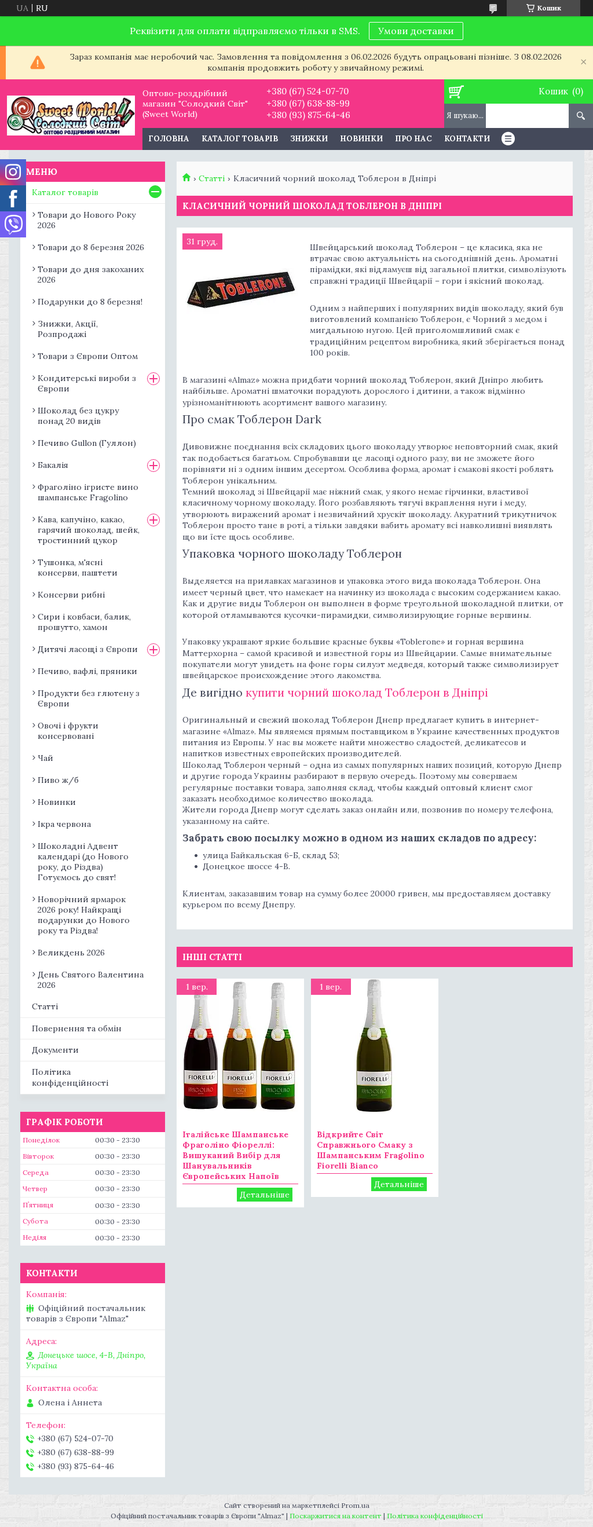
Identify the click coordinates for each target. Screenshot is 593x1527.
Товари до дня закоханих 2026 (91, 274)
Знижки (309, 139)
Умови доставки (416, 30)
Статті (212, 178)
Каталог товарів (240, 139)
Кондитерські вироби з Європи (87, 383)
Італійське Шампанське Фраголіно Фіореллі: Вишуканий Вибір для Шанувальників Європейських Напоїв (235, 1155)
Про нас (413, 139)
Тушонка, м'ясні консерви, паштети (78, 567)
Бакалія (53, 465)
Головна (168, 139)
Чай (45, 758)
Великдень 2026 (71, 952)
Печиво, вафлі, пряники (87, 671)
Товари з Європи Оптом (88, 356)
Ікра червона (64, 824)
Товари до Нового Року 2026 (87, 220)
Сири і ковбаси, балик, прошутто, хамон (84, 621)
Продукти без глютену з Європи (89, 698)
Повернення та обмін (77, 1028)
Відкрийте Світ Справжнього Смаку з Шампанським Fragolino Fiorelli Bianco (370, 1150)
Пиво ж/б (58, 780)
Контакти (467, 139)
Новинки (361, 139)
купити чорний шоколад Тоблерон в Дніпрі (365, 692)
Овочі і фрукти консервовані (68, 730)
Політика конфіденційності (70, 1077)
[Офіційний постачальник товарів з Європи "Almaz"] (71, 114)
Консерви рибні (71, 594)
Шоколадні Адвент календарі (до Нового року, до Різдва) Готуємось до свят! (83, 861)
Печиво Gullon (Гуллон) (87, 443)
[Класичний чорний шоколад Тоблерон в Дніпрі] (240, 291)
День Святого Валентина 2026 (91, 979)
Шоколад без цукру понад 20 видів (78, 415)
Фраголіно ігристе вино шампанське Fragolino (88, 492)
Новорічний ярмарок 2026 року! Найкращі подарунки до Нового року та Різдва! (84, 915)
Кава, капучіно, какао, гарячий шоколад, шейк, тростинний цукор (89, 529)
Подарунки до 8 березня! (90, 301)
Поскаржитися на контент (336, 1515)
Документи (55, 1050)
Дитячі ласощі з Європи (88, 649)
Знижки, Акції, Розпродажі (68, 328)
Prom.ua (355, 1505)
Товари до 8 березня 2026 (91, 247)
